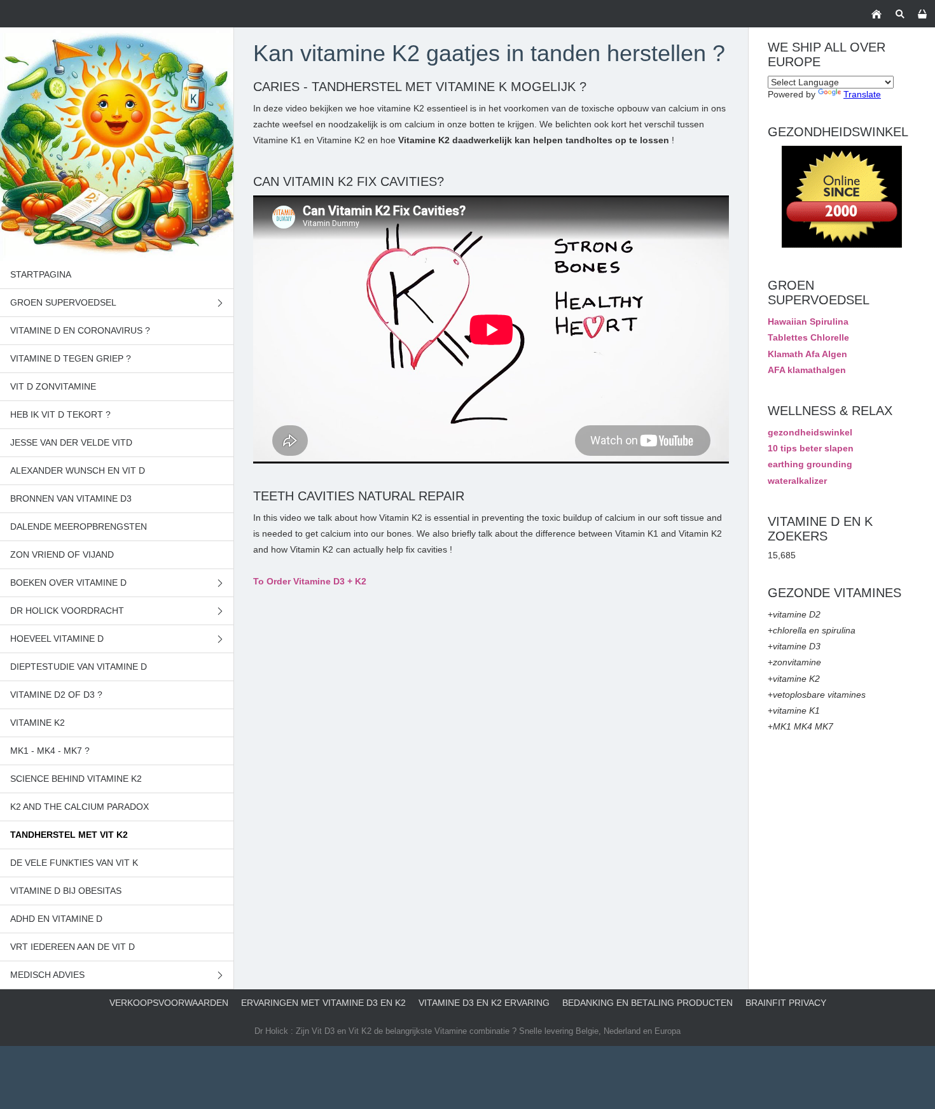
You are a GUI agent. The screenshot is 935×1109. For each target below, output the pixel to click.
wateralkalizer (797, 481)
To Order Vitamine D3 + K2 (309, 581)
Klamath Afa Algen (807, 354)
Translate (862, 94)
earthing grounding (810, 464)
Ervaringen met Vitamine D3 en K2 (323, 1003)
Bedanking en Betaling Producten (647, 1003)
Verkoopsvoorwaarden (168, 1003)
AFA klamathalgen (807, 370)
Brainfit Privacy (785, 1003)
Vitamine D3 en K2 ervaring (484, 1003)
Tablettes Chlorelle (808, 337)
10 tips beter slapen (811, 448)
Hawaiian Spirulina (808, 321)
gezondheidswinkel (810, 432)
